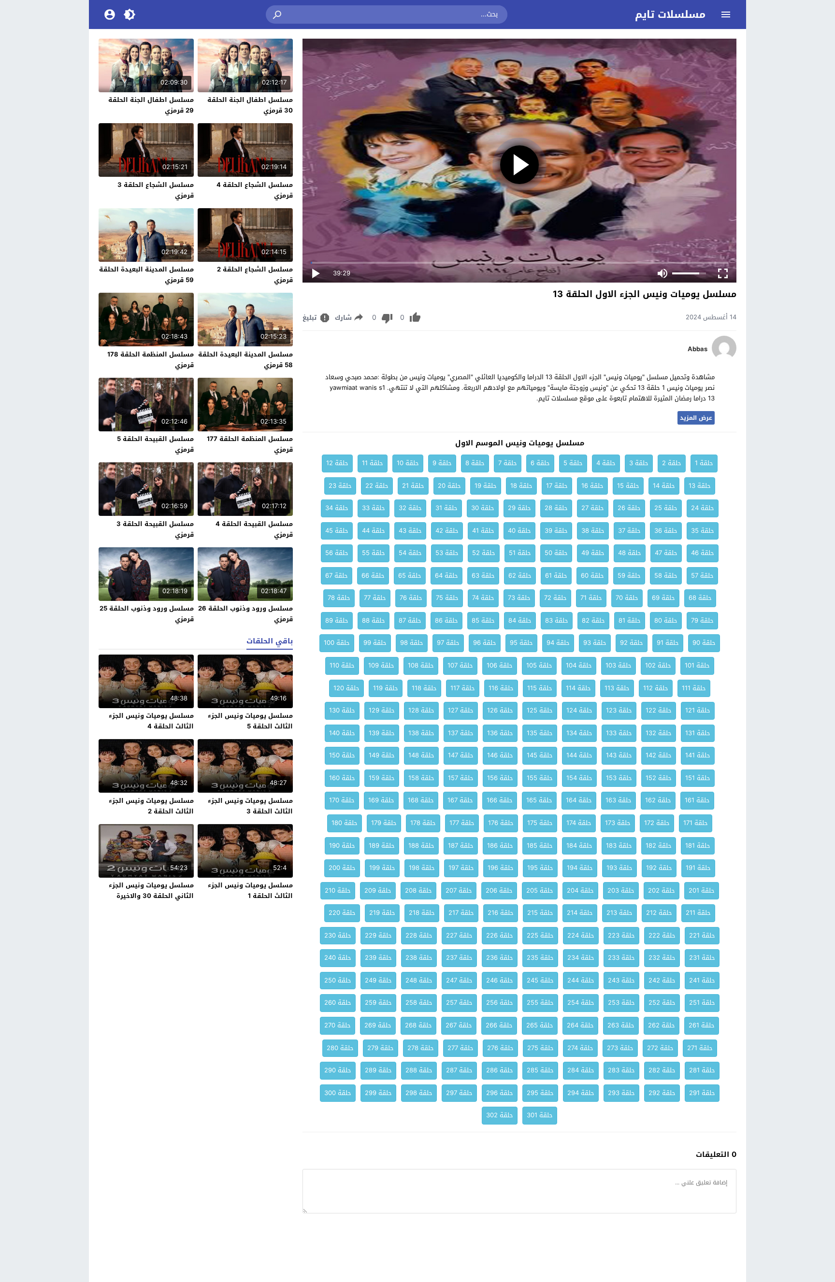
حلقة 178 (423, 823)
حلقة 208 (418, 890)
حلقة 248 (418, 980)
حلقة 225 (540, 935)
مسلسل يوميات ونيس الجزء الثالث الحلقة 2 (151, 806)
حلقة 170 (342, 800)
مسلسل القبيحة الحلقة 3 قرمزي (155, 529)
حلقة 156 (500, 778)
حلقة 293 (621, 1093)
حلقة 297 (459, 1093)
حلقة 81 (630, 620)
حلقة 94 (558, 643)
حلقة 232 (662, 958)
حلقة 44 (373, 531)
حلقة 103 (618, 665)
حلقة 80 (665, 620)
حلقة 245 (540, 980)
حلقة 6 (540, 463)
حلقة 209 (377, 890)
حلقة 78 (339, 598)
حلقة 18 (521, 486)
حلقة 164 (579, 800)
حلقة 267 (459, 1025)
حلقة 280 (340, 1048)
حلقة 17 (557, 486)
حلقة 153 (619, 778)
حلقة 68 (700, 598)
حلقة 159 (382, 778)
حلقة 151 (697, 778)
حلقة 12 (337, 463)
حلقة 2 (671, 463)
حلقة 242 (662, 980)
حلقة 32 (410, 508)
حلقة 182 (659, 846)
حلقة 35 (702, 531)
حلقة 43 (410, 531)
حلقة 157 (461, 778)
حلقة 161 (697, 800)
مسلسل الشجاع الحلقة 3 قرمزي (155, 190)
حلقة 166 (500, 800)
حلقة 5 (573, 463)
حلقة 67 (336, 576)
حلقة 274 (580, 1048)
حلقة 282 (662, 1070)
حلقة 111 (694, 688)
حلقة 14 (664, 486)
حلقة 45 (336, 531)
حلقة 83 (556, 620)
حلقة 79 (702, 620)
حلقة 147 (461, 755)
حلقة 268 (418, 1025)
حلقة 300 (337, 1093)
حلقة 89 (336, 620)
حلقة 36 (665, 531)
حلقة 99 (375, 643)
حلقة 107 (460, 665)
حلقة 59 (629, 576)
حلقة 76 (411, 598)
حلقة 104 (579, 665)
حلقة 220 (342, 913)
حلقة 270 (337, 1025)
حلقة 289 (378, 1070)
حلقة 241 (702, 980)
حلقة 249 (378, 980)
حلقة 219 (382, 913)
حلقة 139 (382, 733)
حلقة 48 (629, 553)
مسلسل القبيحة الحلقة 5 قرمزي (155, 444)
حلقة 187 (461, 846)
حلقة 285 (540, 1070)
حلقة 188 (421, 846)
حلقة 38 (593, 531)
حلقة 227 (459, 935)
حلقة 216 (501, 913)
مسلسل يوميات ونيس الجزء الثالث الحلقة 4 (151, 721)
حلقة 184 (579, 846)
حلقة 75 (447, 598)
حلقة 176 (501, 823)
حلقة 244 (580, 980)
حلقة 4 (606, 463)
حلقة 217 (461, 913)
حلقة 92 (631, 643)
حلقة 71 (591, 598)
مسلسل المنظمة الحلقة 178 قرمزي (150, 359)
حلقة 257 (459, 1003)
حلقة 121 (697, 710)
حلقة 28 (556, 508)
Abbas (697, 349)
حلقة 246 (499, 980)
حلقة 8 (475, 463)
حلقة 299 (378, 1093)
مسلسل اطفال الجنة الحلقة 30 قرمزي (250, 105)
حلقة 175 (540, 823)
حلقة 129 (382, 710)
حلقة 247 (459, 980)
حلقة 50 (556, 553)
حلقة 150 (342, 755)
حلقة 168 (421, 800)
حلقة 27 (592, 508)
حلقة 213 (619, 913)
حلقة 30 (482, 508)
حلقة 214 (580, 913)
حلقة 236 (499, 958)
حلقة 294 (580, 1093)
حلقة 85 (483, 620)
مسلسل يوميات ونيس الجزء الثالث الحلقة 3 (250, 806)
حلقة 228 (418, 935)
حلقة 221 (702, 935)
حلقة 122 (659, 710)
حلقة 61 (556, 576)
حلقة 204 (580, 890)
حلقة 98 (411, 643)
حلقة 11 (372, 463)
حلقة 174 (578, 823)
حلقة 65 (409, 576)
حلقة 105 (539, 665)
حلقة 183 (619, 846)
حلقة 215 (540, 913)
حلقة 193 (619, 868)
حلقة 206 (499, 890)
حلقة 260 (337, 1003)
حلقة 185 (540, 846)
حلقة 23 (340, 486)
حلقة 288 (418, 1070)
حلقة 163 (618, 800)
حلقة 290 (337, 1070)
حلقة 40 (519, 531)
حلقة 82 (593, 620)
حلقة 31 (446, 508)
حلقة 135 (540, 733)
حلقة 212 (659, 913)
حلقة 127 (461, 710)
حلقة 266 (499, 1025)
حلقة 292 (662, 1093)
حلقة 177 (462, 823)
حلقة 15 (628, 486)
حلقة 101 (697, 665)
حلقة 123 (619, 710)
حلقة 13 (700, 486)
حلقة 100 (337, 643)
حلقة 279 (380, 1048)
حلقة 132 (659, 733)
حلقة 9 (442, 463)
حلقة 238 (418, 958)
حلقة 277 (460, 1048)
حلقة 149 (382, 755)
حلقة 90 (704, 643)
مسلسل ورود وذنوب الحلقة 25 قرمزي (147, 613)
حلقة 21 (413, 486)
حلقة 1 (704, 463)
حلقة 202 (661, 890)
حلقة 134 (579, 733)
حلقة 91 (668, 643)
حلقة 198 (422, 868)
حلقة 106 (500, 665)
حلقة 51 (520, 553)
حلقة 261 (702, 1025)
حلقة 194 (580, 868)
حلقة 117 (462, 688)
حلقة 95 (521, 643)
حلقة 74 (483, 598)
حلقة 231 (702, 958)
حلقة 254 (580, 1003)
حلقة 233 (621, 958)
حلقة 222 (662, 935)
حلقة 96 (484, 643)
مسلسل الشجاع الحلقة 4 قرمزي (254, 190)
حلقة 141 (697, 755)
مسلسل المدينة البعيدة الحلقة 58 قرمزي (245, 359)
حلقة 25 (665, 508)
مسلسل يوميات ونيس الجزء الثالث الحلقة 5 (250, 721)
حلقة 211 (698, 913)
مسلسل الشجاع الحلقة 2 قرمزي (255, 274)
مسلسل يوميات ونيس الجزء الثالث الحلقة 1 (250, 890)
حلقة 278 (420, 1048)
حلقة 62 (520, 576)
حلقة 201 (702, 890)
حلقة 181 (697, 846)
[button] (278, 14)
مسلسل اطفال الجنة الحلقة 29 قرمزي (151, 105)
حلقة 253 (621, 1003)
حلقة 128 (421, 710)
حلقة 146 (500, 755)
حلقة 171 (695, 823)
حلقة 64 (446, 576)
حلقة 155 (540, 778)
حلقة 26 (629, 508)
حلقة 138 (421, 733)
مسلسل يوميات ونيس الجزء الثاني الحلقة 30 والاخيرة (151, 890)
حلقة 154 (579, 778)
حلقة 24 (702, 508)
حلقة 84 (520, 620)
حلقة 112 (655, 688)
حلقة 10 (408, 463)
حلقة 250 (337, 980)
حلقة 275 (540, 1048)
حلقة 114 (578, 688)
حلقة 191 (698, 868)
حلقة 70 (627, 598)
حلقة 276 (500, 1048)
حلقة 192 (659, 868)
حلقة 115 (539, 688)
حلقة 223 (621, 935)
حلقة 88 (373, 620)
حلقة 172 (657, 823)
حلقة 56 (336, 553)
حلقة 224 (580, 935)
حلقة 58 (665, 576)
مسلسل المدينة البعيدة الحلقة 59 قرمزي (146, 274)
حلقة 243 (621, 980)
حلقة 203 (620, 890)
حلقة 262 (661, 1025)
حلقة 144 (579, 755)
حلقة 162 (658, 800)
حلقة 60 (592, 576)
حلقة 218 (422, 913)
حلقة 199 (382, 868)
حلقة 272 (660, 1048)
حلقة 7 (507, 463)
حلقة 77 (375, 598)
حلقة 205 (539, 890)
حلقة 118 (424, 688)
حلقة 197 (461, 868)
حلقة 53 (447, 553)
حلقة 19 (486, 486)
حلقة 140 (342, 733)
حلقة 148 (421, 755)
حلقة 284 (580, 1070)
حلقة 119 (385, 688)
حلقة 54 (410, 553)
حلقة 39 (556, 531)
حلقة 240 (337, 958)
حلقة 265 (539, 1025)
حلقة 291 (702, 1093)
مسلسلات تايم (670, 14)
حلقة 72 (555, 598)
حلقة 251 (702, 1003)
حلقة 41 (483, 531)
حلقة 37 (629, 531)
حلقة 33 (373, 508)
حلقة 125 (540, 710)
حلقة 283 (621, 1070)
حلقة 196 (501, 868)
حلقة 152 (659, 778)
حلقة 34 (336, 508)
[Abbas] (724, 358)
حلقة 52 (483, 553)
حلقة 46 (702, 553)
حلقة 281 (702, 1070)
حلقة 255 (540, 1003)
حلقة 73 (519, 598)
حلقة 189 (382, 846)
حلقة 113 (617, 688)
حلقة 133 (619, 733)
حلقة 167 (460, 800)
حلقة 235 (540, 958)
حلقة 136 (500, 733)
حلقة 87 (410, 620)
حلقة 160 (342, 778)
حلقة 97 (448, 643)
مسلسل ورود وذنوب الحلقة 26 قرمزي (245, 613)
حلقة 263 (620, 1025)
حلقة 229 (378, 935)
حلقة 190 (342, 846)
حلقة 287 (459, 1070)
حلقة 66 (373, 576)
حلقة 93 (594, 643)
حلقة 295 (540, 1093)
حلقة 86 (446, 620)
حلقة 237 (459, 958)
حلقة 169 (381, 800)
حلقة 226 (499, 935)
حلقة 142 (659, 755)
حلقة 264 (580, 1025)
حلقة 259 (378, 1003)
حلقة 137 (461, 733)
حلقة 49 (593, 553)
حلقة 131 (697, 733)
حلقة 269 (377, 1025)
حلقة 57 (702, 576)
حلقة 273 (620, 1048)
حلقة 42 (447, 531)
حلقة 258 (418, 1003)
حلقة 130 (342, 710)
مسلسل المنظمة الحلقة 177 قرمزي (250, 444)
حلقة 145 (540, 755)
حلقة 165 (539, 800)
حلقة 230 (337, 935)
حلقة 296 (499, 1093)
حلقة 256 (499, 1003)
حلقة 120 (346, 688)
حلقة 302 (499, 1115)
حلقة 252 (662, 1003)
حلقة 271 (700, 1048)
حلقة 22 (377, 486)
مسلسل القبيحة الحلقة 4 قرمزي (254, 529)
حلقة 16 (592, 486)
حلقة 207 (459, 890)
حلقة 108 (421, 665)
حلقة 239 (378, 958)
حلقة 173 (618, 823)
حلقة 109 (381, 665)
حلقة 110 (342, 665)
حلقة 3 (638, 463)
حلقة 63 (483, 576)
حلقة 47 (666, 553)
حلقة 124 (579, 710)
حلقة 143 (619, 755)
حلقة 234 (580, 958)
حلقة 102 (658, 665)
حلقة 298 (418, 1093)
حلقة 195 (540, 868)
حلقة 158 (421, 778)
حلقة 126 (500, 710)
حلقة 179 (384, 823)
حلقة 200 (342, 868)
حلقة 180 (344, 823)
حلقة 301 (540, 1115)
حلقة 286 (499, 1070)
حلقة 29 (519, 508)
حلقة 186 (500, 846)
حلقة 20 (449, 486)
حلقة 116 (501, 688)
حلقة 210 (338, 890)
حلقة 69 (663, 598)
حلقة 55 (373, 553)
